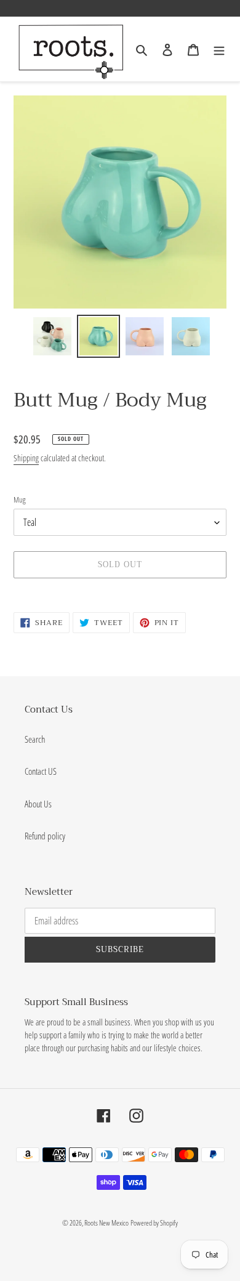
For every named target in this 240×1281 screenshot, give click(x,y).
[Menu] (219, 49)
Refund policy (45, 836)
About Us (38, 804)
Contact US (41, 771)
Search (35, 739)
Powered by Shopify (154, 1223)
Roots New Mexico (106, 1223)
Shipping (26, 458)
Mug (20, 499)
